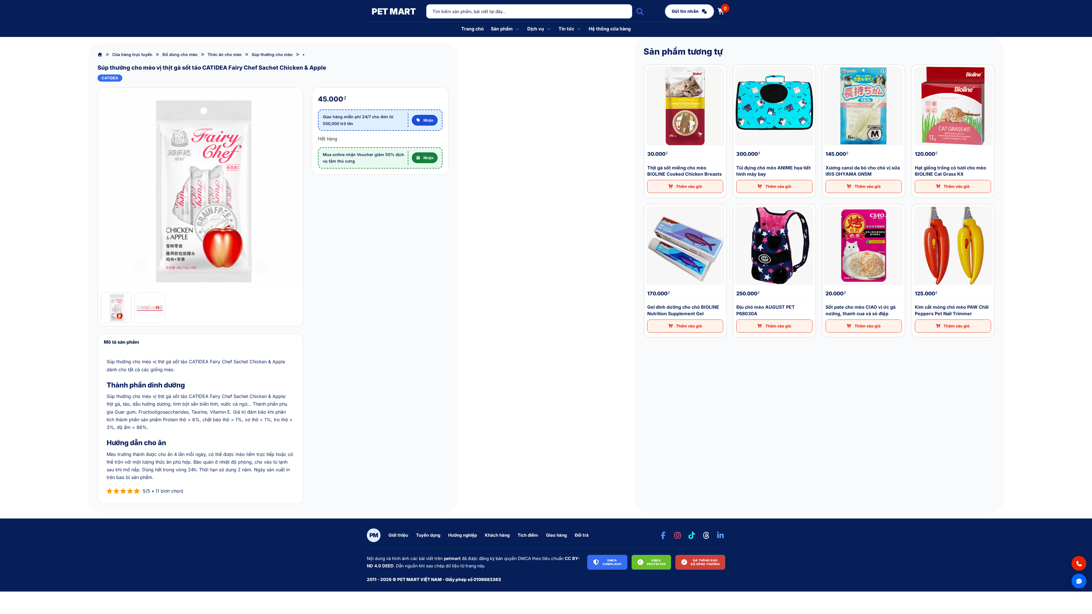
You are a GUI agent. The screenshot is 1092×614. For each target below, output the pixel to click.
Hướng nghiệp (462, 535)
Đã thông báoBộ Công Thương (705, 562)
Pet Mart (394, 11)
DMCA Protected (656, 562)
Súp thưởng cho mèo (272, 54)
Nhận (428, 120)
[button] (685, 186)
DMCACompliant (612, 562)
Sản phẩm (502, 29)
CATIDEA (110, 78)
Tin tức (566, 29)
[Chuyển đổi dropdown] (517, 29)
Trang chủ (472, 29)
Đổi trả (582, 535)
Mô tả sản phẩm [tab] (121, 342)
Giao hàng (556, 535)
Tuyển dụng (428, 535)
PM (373, 535)
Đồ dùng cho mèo (180, 54)
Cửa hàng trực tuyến (132, 54)
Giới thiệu (398, 535)
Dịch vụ (535, 29)
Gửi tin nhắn (685, 11)
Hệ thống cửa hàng (610, 29)
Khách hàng (497, 535)
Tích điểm (528, 535)
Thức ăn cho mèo (225, 54)
